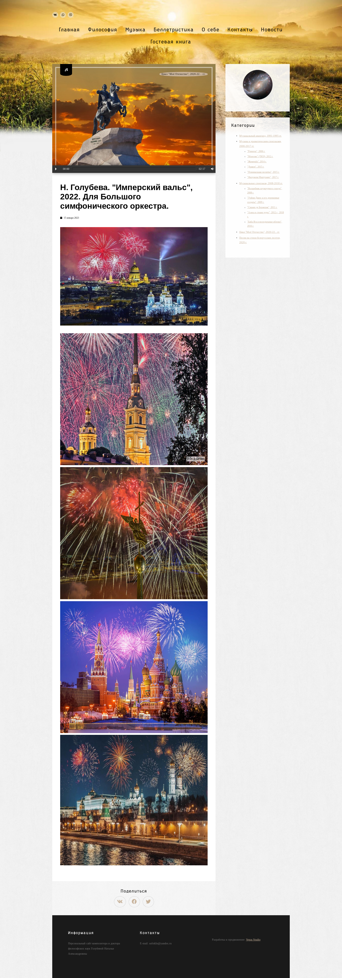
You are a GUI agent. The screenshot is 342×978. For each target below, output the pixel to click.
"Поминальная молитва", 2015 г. (263, 172)
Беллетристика (174, 29)
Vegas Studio (253, 939)
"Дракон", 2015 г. (255, 167)
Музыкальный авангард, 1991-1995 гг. (260, 135)
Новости (272, 29)
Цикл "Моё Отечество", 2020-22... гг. (184, 74)
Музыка (135, 29)
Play (56, 169)
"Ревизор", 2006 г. (256, 151)
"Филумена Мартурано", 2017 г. (263, 177)
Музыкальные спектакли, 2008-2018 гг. (261, 183)
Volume (211, 168)
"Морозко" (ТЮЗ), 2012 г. (260, 156)
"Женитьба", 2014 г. (257, 161)
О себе (210, 29)
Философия (102, 29)
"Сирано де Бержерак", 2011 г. (262, 207)
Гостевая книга (171, 41)
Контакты (240, 29)
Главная (69, 29)
